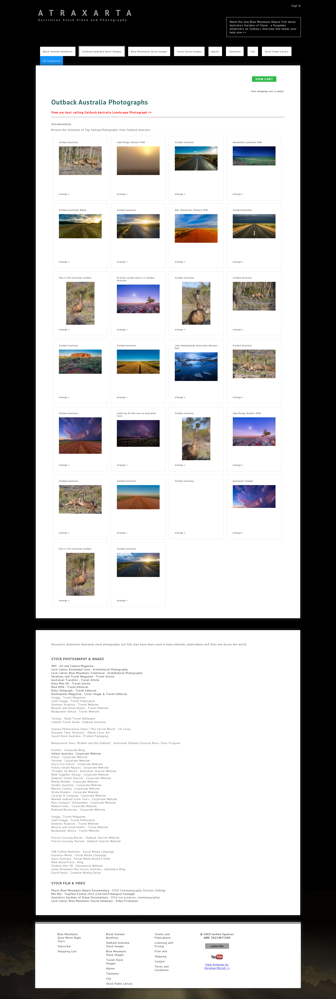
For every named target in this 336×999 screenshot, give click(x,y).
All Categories (51, 60)
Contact (160, 961)
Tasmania (235, 51)
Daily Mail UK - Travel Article (70, 683)
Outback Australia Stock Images (101, 51)
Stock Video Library (277, 51)
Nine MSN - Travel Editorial (69, 687)
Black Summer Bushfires (58, 51)
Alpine (215, 51)
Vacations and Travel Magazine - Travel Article (82, 676)
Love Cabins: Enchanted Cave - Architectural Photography (89, 669)
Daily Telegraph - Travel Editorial (73, 690)
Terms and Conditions (162, 968)
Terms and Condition (61, 124)
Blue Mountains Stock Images (149, 51)
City (252, 51)
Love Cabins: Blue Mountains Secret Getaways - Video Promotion (94, 901)
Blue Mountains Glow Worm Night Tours (69, 937)
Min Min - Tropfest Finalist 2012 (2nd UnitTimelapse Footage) (93, 894)
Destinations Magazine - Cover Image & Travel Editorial (89, 694)
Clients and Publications (163, 935)
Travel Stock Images (189, 51)
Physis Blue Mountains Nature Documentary (80, 890)
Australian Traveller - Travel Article (75, 680)
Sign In (296, 5)
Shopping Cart (67, 951)
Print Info (161, 951)
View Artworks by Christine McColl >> (217, 966)
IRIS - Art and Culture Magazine (72, 666)
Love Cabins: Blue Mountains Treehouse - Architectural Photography (97, 673)
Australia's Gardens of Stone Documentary (79, 897)
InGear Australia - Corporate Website (76, 753)
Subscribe (64, 946)
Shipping (160, 956)
